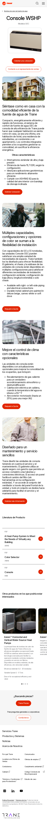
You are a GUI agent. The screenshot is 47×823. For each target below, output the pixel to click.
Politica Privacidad (8, 800)
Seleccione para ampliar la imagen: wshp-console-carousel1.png (25, 40)
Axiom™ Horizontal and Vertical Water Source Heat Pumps (18, 640)
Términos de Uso (21, 800)
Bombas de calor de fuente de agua (15, 11)
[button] (21, 683)
